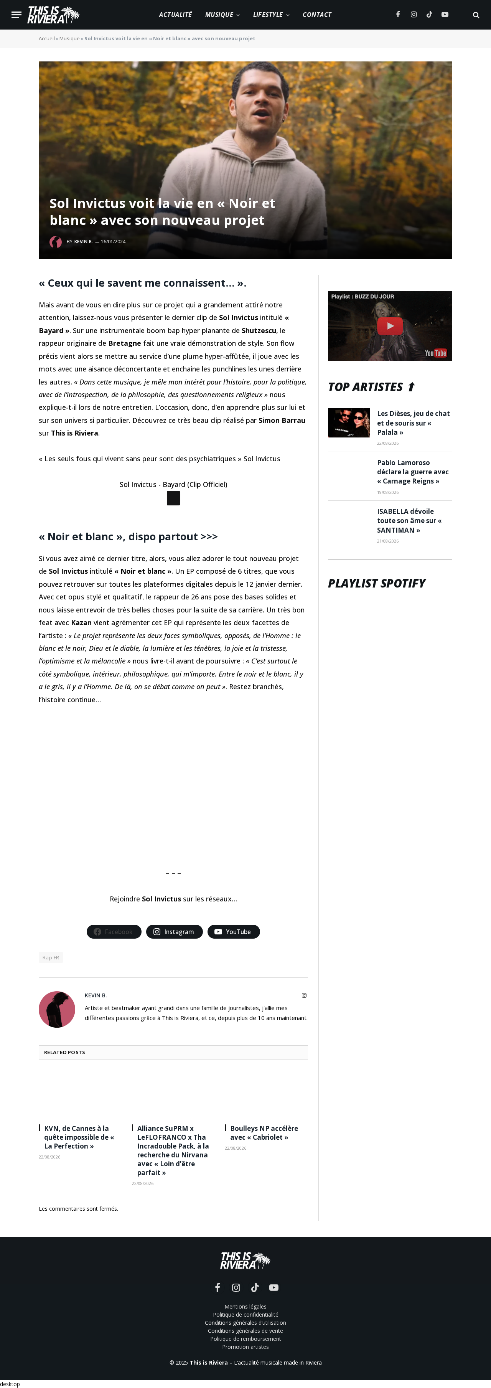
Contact (317, 14)
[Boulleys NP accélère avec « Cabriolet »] (266, 1094)
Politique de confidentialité (245, 1314)
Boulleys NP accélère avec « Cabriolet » (264, 1133)
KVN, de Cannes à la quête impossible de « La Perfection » (79, 1137)
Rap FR (51, 957)
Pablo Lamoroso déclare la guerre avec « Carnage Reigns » (413, 472)
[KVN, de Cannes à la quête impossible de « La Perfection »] (80, 1094)
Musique (219, 14)
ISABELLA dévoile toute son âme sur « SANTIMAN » (409, 521)
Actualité (175, 14)
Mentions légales (245, 1306)
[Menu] (16, 14)
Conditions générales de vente (245, 1330)
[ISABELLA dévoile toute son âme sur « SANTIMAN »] (349, 520)
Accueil (47, 38)
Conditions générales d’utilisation (245, 1322)
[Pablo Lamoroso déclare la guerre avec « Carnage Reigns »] (349, 472)
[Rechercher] (475, 14)
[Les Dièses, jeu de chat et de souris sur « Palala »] (349, 422)
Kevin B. (83, 241)
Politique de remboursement (245, 1338)
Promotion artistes (245, 1346)
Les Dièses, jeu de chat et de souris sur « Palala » (413, 423)
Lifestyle (268, 14)
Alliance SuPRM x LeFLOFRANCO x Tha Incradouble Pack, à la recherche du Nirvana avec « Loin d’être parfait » (173, 1150)
